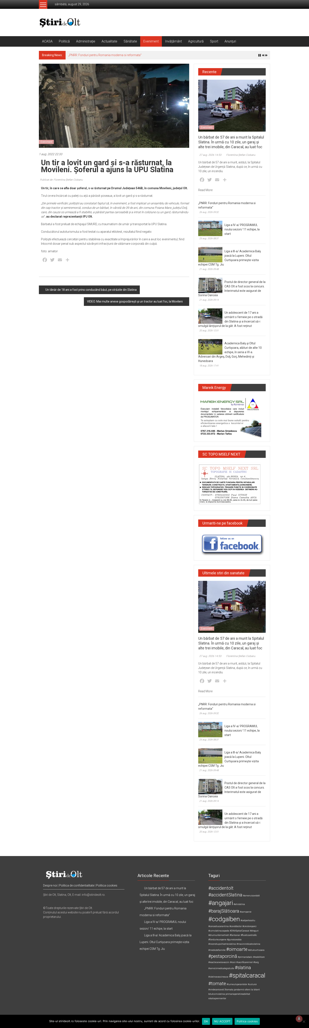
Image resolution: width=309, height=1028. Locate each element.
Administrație (85, 41)
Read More (205, 190)
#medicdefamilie (217, 950)
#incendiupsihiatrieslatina (222, 944)
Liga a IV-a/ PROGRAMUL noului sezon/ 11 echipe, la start (242, 229)
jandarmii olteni (242, 989)
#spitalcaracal (247, 975)
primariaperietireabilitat (238, 994)
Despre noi (50, 885)
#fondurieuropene (217, 939)
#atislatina (239, 904)
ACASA (47, 41)
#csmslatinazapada (218, 930)
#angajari (220, 902)
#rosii (233, 962)
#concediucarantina (218, 926)
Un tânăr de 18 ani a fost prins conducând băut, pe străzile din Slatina (91, 289)
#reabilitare (259, 957)
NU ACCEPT (222, 1021)
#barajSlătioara (223, 911)
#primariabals (245, 957)
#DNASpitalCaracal (239, 930)
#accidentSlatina (225, 894)
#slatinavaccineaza (218, 976)
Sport (214, 41)
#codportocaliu (247, 920)
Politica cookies (106, 885)
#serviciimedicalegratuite (221, 968)
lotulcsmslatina (216, 994)
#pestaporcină (222, 956)
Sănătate (130, 41)
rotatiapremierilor (217, 998)
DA (206, 1021)
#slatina (243, 967)
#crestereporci (249, 926)
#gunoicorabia (234, 939)
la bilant (255, 989)
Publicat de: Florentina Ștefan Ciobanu (61, 179)
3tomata (228, 989)
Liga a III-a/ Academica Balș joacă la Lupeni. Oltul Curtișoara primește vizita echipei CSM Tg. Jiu (165, 942)
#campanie (245, 911)
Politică (64, 41)
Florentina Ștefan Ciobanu (240, 154)
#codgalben (224, 919)
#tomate (217, 983)
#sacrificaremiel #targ (247, 962)
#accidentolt (221, 888)
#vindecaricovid (216, 989)
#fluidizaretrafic (249, 935)
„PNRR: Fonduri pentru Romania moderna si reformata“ (104, 55)
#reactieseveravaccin (218, 962)
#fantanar (235, 935)
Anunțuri (230, 41)
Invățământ (173, 41)
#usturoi (252, 984)
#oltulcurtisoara (256, 950)
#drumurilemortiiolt (218, 935)
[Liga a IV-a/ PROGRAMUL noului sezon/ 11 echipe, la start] (210, 228)
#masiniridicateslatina (248, 944)
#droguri (254, 930)
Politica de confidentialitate (76, 885)
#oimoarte (236, 949)
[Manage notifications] (299, 1018)
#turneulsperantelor (237, 984)
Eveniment (151, 41)
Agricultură (196, 41)
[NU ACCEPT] (304, 1021)
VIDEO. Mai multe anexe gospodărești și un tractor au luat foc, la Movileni (135, 301)
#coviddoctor (235, 926)
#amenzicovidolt (251, 895)
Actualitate (109, 41)
